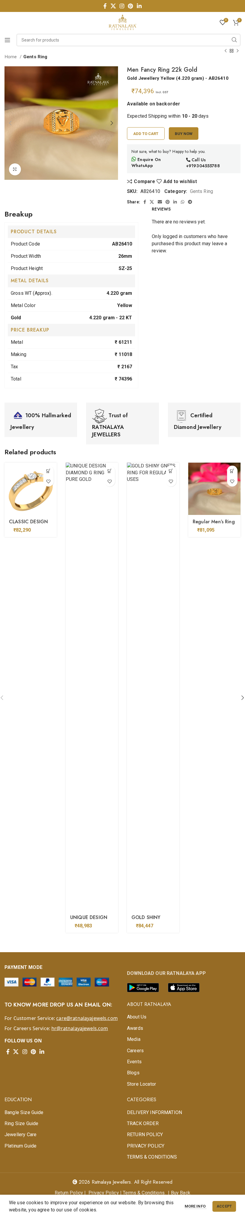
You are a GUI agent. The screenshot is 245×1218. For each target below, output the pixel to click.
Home (11, 56)
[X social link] (113, 5)
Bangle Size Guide (24, 1112)
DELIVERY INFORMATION (154, 1112)
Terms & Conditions (144, 1193)
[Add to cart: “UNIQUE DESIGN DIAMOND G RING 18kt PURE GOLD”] (110, 471)
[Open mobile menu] (7, 40)
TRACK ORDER (143, 1123)
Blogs (133, 1073)
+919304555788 (203, 166)
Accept (224, 1206)
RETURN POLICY (145, 1134)
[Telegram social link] (190, 202)
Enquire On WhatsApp (146, 162)
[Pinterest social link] (130, 5)
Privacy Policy (103, 1193)
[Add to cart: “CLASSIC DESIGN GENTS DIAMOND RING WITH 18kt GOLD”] (48, 471)
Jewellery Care (20, 1134)
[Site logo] (122, 22)
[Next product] (238, 51)
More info (196, 1206)
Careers (135, 1050)
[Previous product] (226, 51)
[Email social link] (160, 202)
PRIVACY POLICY (145, 1146)
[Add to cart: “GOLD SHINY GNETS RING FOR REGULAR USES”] (171, 471)
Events (134, 1061)
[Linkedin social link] (139, 5)
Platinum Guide (20, 1146)
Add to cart (145, 133)
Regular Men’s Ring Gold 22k (214, 525)
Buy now (183, 133)
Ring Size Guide (21, 1123)
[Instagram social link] (122, 5)
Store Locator (141, 1084)
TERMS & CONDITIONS (152, 1157)
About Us (136, 1017)
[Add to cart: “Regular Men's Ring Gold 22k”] (232, 471)
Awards (135, 1028)
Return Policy (69, 1193)
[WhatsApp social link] (182, 202)
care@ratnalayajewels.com (87, 1018)
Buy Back (180, 1193)
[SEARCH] (234, 40)
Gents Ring (35, 56)
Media (133, 1039)
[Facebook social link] (105, 5)
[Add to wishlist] (48, 481)
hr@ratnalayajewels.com (79, 1028)
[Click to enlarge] (15, 169)
